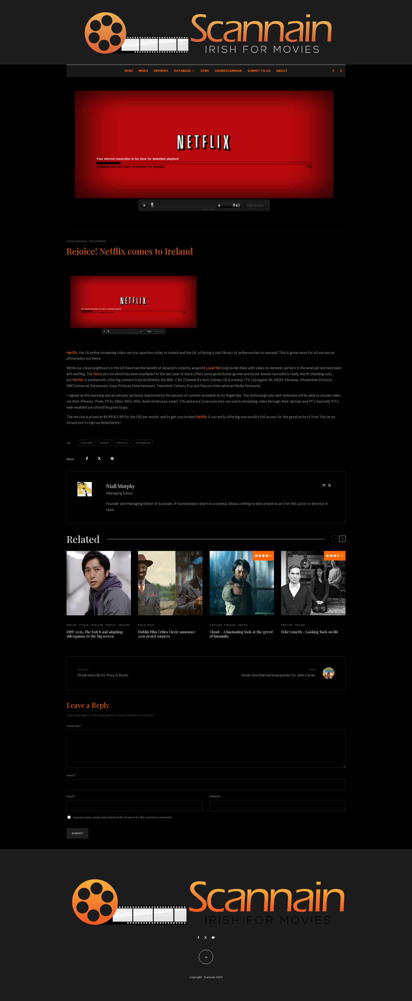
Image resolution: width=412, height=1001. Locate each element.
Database (182, 71)
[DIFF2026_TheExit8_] (99, 583)
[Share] (87, 458)
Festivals (123, 625)
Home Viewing (77, 241)
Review (243, 625)
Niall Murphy (120, 486)
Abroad (72, 625)
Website (215, 796)
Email (71, 796)
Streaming (143, 443)
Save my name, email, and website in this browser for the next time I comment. (122, 817)
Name (71, 775)
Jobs (205, 71)
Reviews (161, 71)
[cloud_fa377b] (242, 583)
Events (83, 625)
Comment (74, 726)
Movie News (97, 241)
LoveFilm (213, 368)
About (282, 71)
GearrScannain (228, 71)
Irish (128, 71)
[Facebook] (333, 71)
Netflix (72, 352)
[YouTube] (213, 937)
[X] (341, 71)
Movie (105, 443)
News (143, 71)
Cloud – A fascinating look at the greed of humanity (241, 634)
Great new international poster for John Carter (278, 672)
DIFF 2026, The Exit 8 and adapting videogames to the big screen (95, 634)
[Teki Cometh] (313, 583)
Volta (98, 374)
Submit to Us (258, 71)
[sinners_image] (170, 583)
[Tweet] (99, 458)
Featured (97, 625)
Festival (110, 625)
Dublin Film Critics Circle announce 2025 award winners (166, 634)
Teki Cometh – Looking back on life (309, 632)
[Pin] (112, 458)
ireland (87, 443)
